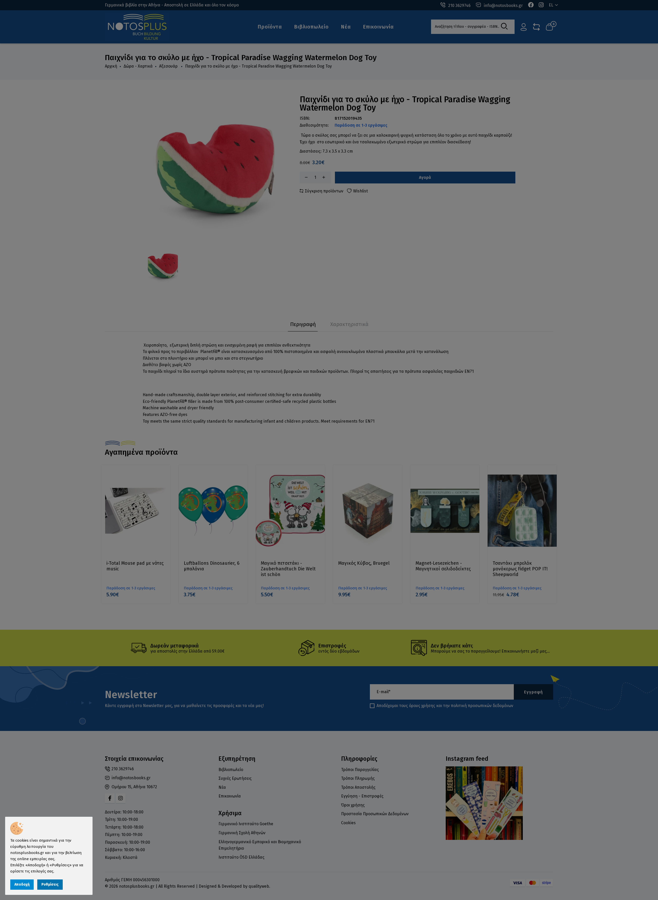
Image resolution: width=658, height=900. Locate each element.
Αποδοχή (22, 884)
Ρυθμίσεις (50, 884)
